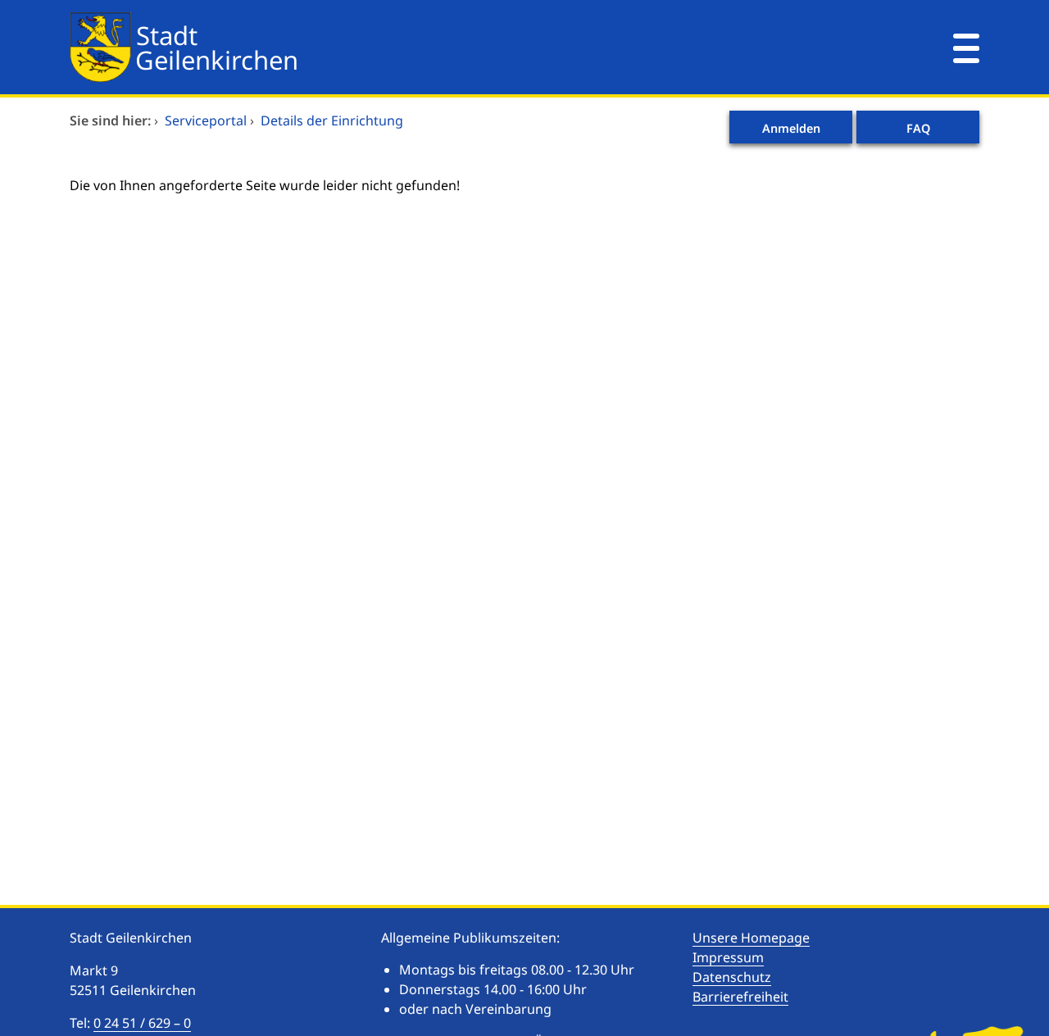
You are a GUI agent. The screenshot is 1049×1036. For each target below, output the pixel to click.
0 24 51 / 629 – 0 (142, 1023)
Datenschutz (732, 977)
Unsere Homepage (751, 938)
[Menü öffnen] (966, 47)
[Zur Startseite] (447, 47)
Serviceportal (206, 120)
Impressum (728, 957)
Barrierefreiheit (740, 997)
